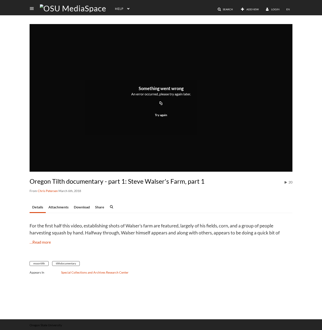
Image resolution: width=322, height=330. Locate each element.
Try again (161, 115)
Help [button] (119, 8)
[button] (33, 8)
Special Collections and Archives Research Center (95, 272)
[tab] (38, 207)
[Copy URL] (161, 103)
